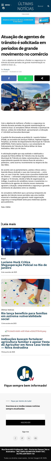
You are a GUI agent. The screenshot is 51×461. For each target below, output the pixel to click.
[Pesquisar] (48, 6)
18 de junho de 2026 (8, 352)
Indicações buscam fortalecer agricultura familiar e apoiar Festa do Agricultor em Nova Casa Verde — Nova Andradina (25, 343)
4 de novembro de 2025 (9, 272)
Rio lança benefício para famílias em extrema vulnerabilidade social (24, 316)
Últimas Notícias (25, 6)
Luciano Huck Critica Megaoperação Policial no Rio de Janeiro (24, 265)
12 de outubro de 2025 (8, 323)
